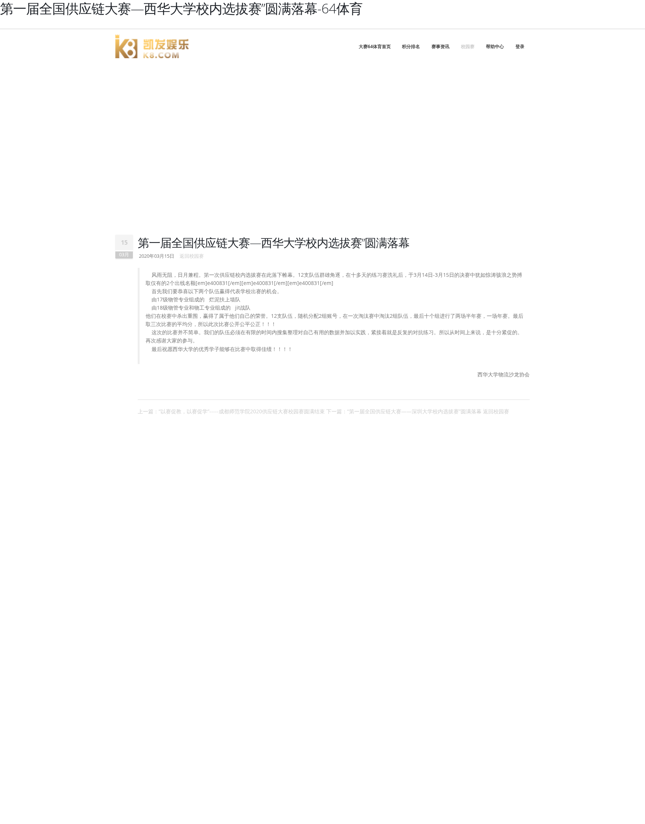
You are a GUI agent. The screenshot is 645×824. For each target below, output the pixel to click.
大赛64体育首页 (375, 46)
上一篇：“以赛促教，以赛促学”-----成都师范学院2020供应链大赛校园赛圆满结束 (231, 411)
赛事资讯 (440, 46)
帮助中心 (495, 46)
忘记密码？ (172, 197)
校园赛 (467, 46)
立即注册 (43, 222)
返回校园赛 (192, 256)
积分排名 (411, 46)
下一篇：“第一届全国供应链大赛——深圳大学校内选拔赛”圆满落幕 (404, 411)
